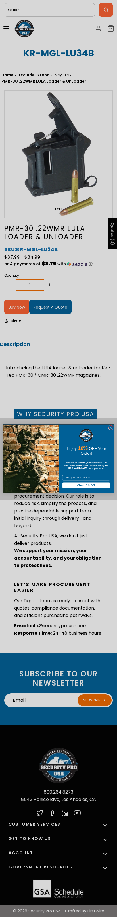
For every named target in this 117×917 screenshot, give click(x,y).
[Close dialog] (111, 427)
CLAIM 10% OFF (86, 485)
